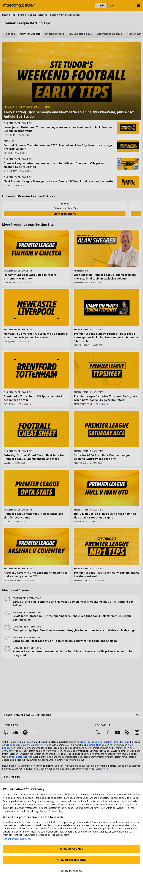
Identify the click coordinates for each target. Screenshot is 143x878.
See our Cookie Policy (51, 811)
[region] (71, 830)
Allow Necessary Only (71, 859)
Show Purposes (71, 871)
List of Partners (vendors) (17, 838)
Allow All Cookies (71, 848)
